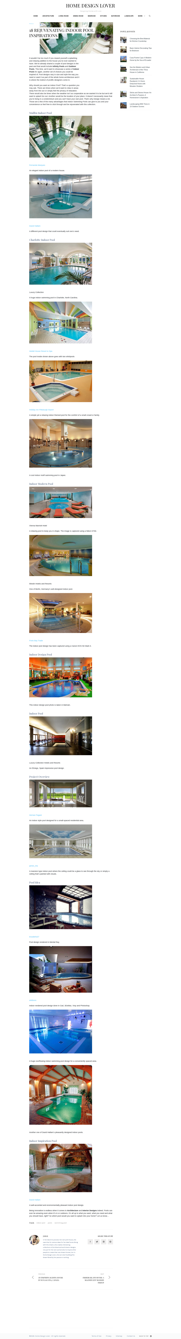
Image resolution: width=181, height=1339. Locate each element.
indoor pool (40, 1223)
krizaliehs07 (34, 937)
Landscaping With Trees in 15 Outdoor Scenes (140, 105)
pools (50, 1223)
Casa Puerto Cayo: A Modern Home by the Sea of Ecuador (140, 59)
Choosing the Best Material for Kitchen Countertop (140, 40)
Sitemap (119, 1336)
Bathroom (115, 16)
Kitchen (103, 16)
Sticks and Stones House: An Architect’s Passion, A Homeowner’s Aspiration (140, 95)
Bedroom (92, 16)
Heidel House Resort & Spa (40, 351)
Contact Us (131, 1336)
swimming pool (61, 1223)
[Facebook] (90, 1241)
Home (35, 16)
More (140, 16)
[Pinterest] (110, 1241)
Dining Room (78, 16)
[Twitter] (97, 1241)
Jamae (45, 1236)
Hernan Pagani (35, 815)
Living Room (64, 16)
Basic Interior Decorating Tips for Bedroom (141, 49)
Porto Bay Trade (36, 641)
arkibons (32, 1000)
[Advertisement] (99, 71)
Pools (31, 23)
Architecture (48, 16)
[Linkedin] (103, 1241)
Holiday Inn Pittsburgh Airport (41, 410)
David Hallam (34, 226)
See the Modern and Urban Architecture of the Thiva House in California (140, 69)
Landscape (128, 16)
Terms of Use (96, 1336)
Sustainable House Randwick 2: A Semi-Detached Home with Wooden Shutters (137, 82)
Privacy (108, 1336)
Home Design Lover (90, 5)
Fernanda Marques (37, 165)
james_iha (33, 866)
